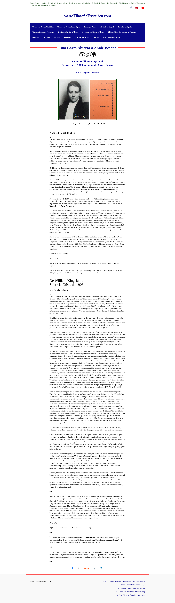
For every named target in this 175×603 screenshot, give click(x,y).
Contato (57, 37)
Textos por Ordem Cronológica (68, 27)
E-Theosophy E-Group (111, 37)
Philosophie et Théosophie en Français (43, 5)
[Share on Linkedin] (101, 568)
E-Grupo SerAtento (82, 37)
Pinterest (96, 37)
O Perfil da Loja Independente (57, 3)
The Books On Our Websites (68, 32)
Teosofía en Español (125, 27)
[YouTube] (142, 8)
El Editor (67, 37)
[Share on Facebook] (72, 568)
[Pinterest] (136, 8)
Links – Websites (40, 3)
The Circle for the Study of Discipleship (132, 3)
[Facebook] (131, 8)
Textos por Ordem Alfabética (43, 27)
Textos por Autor (90, 27)
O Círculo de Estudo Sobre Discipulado (104, 3)
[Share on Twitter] (79, 568)
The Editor (47, 37)
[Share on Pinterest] (94, 568)
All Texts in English (107, 27)
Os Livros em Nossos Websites (93, 32)
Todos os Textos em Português (43, 32)
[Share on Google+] (86, 568)
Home (32, 3)
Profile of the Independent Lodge (79, 3)
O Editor (35, 37)
